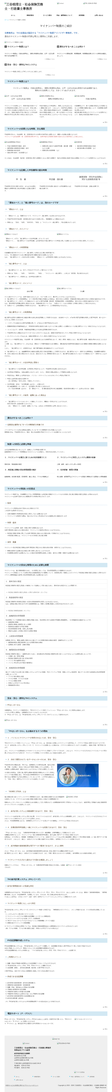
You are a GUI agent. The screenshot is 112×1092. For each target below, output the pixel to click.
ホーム (13, 15)
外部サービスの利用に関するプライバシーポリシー (22, 1085)
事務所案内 (30, 15)
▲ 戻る (105, 122)
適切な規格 (22, 381)
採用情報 (81, 15)
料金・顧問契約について (64, 15)
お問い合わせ (99, 15)
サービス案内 (47, 15)
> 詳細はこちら (50, 59)
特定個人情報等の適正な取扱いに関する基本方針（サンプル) (27, 592)
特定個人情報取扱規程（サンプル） (19, 610)
